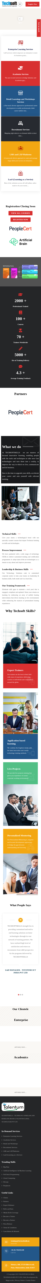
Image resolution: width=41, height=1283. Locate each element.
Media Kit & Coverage (10, 1212)
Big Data (6, 1167)
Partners (6, 1201)
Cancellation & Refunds (11, 1231)
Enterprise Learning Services (20, 49)
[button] (20, 213)
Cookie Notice (30, 1280)
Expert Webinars (8, 1205)
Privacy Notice (20, 1280)
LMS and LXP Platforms (20, 154)
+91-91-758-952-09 (17, 1250)
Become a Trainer (9, 1216)
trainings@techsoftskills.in (20, 1241)
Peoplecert (6, 1185)
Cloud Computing (9, 1178)
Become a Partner (9, 1220)
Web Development (29, 1277)
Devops (5, 1182)
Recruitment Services (21, 130)
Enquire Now (32, 4)
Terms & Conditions (10, 1227)
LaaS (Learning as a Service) (20, 179)
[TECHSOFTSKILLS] (9, 4)
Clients (5, 1198)
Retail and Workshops (10, 1144)
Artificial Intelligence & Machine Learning (17, 1171)
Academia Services (20, 74)
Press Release (7, 1224)
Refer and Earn (8, 1209)
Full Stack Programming (11, 1174)
